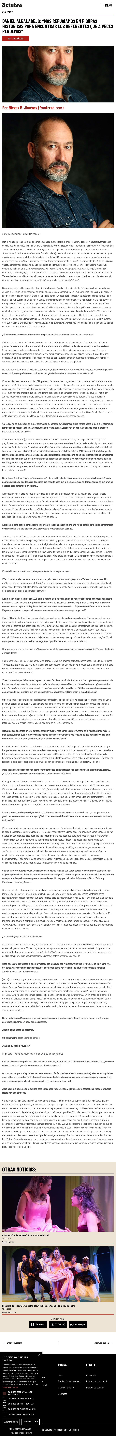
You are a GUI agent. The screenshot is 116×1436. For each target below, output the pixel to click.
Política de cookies (95, 1387)
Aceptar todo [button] (11, 1422)
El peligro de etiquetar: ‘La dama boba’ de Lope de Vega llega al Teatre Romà (38, 1305)
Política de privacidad (96, 1381)
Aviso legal (91, 1375)
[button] (38, 1324)
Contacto (62, 1393)
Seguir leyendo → (9, 1242)
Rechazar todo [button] (30, 1422)
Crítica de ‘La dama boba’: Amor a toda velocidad (25, 1235)
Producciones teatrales (69, 1381)
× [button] (39, 1355)
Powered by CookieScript (21, 1433)
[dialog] (21, 1394)
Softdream (74, 1429)
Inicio (60, 1375)
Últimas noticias (66, 1387)
